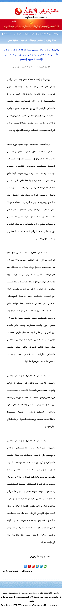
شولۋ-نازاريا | (28, 34)
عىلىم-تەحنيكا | (35, 40)
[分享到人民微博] (29, 566)
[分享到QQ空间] (37, 566)
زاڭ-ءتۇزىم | (49, 40)
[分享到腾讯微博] (41, 566)
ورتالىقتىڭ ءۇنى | (43, 34)
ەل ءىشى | (16, 34)
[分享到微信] (45, 566)
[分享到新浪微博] (33, 566)
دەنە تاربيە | (12, 40)
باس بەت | (56, 34)
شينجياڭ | (6, 34)
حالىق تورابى (16, 67)
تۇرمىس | (23, 40)
